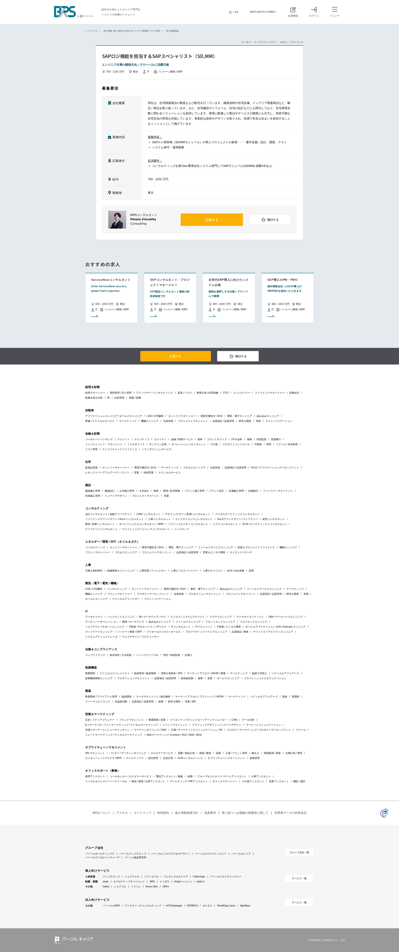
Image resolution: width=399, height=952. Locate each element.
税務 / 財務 (135, 397)
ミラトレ (136, 886)
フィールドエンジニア (188, 621)
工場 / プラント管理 (236, 753)
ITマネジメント (203, 626)
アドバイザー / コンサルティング (154, 392)
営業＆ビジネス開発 (214, 552)
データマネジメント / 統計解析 (153, 696)
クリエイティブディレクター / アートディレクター (198, 719)
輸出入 (255, 753)
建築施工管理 (92, 490)
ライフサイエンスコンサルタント (194, 519)
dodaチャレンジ (183, 881)
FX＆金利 (237, 439)
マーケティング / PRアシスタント (189, 781)
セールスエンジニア (96, 598)
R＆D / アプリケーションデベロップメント (275, 467)
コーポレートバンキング (99, 439)
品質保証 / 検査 (240, 631)
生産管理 (119, 397)
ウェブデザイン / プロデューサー (140, 636)
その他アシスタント (253, 781)
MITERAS (192, 905)
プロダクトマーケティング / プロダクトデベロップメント (259, 729)
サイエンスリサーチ (241, 552)
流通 (218, 753)
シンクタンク (181, 529)
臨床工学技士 (259, 673)
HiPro (166, 886)
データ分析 (248, 719)
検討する (273, 220)
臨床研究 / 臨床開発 (145, 673)
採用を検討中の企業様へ (263, 11)
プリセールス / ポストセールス (163, 631)
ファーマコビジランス (97, 701)
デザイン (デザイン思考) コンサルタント (187, 514)
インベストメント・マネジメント (104, 444)
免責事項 (210, 812)
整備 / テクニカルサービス (100, 421)
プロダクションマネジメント (204, 593)
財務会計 (294, 392)
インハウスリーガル (147, 655)
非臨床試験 (121, 701)
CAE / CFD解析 (155, 416)
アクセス (122, 812)
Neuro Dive (151, 886)
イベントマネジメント (175, 724)
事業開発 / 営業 (157, 719)
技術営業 (149, 472)
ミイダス (164, 881)
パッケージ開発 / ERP (129, 631)
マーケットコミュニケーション (263, 724)
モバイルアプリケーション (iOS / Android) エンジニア (275, 626)
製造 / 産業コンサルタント (100, 524)
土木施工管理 (126, 490)
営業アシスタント (279, 781)
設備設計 (253, 490)
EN (236, 12)
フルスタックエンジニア (253, 621)
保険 (249, 439)
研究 (268, 444)
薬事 (200, 678)
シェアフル (120, 886)
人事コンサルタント (159, 519)
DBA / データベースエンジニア (285, 616)
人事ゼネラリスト (213, 570)
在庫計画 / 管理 (293, 753)
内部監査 (261, 439)
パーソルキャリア (241, 853)
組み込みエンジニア (268, 416)
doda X (201, 881)
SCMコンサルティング (190, 758)
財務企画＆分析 (94, 397)
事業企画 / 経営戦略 (207, 392)
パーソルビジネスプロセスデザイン (170, 853)
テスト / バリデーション (279, 421)
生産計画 (168, 758)
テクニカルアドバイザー (126, 598)
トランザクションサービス (157, 449)
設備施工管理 (236, 490)
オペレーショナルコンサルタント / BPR (141, 524)
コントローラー (241, 392)
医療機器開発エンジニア (99, 678)
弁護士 (188, 655)
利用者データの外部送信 (291, 812)
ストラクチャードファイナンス (119, 449)
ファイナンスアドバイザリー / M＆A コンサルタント (114, 519)
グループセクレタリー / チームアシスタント (221, 776)
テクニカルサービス (169, 472)
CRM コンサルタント (148, 514)
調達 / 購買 (205, 753)
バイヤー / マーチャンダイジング (127, 753)
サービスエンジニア (228, 678)
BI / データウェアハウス (152, 616)
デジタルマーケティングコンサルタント (237, 514)
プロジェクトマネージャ (145, 495)
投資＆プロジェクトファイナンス (256, 547)
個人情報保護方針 (186, 812)
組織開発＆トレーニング (121, 570)
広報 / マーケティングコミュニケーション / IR (196, 729)
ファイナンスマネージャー (270, 392)
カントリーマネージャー (182, 416)
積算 (156, 490)
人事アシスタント (261, 776)
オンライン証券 (158, 444)
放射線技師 (187, 678)
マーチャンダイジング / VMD (150, 729)
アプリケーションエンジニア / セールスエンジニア (113, 416)
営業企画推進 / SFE (171, 673)
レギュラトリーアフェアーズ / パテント (107, 472)
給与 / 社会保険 (235, 570)
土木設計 (144, 490)
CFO (225, 392)
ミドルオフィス (136, 444)
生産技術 (168, 421)
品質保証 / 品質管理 (223, 421)
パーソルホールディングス (100, 853)
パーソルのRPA (111, 905)
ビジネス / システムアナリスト (188, 616)
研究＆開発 (245, 421)
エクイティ (160, 439)
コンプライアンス (95, 655)
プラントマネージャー (97, 552)
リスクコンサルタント (225, 524)
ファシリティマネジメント (278, 490)
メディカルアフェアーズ (285, 673)
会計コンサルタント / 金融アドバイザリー (108, 514)
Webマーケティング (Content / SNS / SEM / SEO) (174, 734)
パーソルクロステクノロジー (211, 853)
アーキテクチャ (94, 616)
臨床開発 (127, 696)
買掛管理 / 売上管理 (121, 392)
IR (108, 397)
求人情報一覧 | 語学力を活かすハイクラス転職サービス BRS (131, 31)
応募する (211, 220)
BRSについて (101, 812)
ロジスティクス (135, 758)
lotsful (106, 886)
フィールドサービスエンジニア (215, 547)
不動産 (258, 444)
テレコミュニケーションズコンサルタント (146, 529)
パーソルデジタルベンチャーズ (102, 857)
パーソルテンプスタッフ (132, 853)
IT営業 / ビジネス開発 (229, 626)
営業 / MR (190, 701)
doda (105, 881)
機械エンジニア (150, 421)
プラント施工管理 (194, 490)
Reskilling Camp (226, 905)
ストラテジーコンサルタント (101, 529)
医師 (284, 696)
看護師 (295, 696)
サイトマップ (142, 812)
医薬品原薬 (91, 467)
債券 (199, 439)
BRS (152, 881)
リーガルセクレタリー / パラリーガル (106, 781)
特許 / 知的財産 (171, 655)
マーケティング (128, 421)
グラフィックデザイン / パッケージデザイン (216, 724)
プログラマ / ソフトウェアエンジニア (206, 631)
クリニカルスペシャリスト (115, 673)
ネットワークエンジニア (99, 631)
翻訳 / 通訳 (299, 781)
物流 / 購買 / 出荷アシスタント (148, 781)
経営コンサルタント (273, 519)
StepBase (245, 905)
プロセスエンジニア (194, 467)
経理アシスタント (95, 776)
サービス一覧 (299, 878)
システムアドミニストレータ (101, 636)
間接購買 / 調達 (272, 753)
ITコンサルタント (181, 626)
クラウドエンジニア (220, 616)
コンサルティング (95, 547)
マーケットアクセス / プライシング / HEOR (199, 696)
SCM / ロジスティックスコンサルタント (264, 524)
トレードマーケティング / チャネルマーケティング (113, 734)
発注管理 (153, 758)
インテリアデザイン (116, 495)
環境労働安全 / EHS (212, 416)
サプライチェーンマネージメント (226, 758)
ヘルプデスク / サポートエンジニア (104, 626)
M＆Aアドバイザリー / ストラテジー (237, 519)
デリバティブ (141, 439)
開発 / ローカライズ (133, 621)
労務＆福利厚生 (94, 570)
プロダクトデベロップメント (153, 593)
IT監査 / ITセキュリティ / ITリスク (147, 626)
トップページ (91, 31)
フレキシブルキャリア (176, 876)
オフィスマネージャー (224, 781)
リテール (301, 729)
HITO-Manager (174, 905)
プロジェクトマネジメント (193, 421)
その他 (214, 444)
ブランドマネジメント (131, 719)
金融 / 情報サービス (182, 439)
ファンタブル (151, 876)
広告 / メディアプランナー (100, 719)
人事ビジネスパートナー (184, 570)
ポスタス (207, 905)
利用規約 (163, 812)
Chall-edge (199, 876)
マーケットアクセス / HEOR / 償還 (206, 673)
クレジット (123, 439)
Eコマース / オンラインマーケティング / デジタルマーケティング (121, 724)
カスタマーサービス (162, 753)
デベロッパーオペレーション (101, 621)
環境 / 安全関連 (171, 490)
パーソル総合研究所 (135, 857)
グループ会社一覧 (299, 852)
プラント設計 (216, 490)
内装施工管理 (92, 495)
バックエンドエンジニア (121, 616)
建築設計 (110, 490)
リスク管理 (91, 449)
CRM (234, 719)
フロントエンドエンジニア (220, 621)
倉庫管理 (255, 758)
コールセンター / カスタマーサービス (130, 776)
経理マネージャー (95, 392)
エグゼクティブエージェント (129, 881)
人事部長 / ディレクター (152, 570)
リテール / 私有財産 (287, 444)
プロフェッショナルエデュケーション (265, 678)
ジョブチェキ (132, 876)
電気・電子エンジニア (239, 416)
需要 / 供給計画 (186, 753)
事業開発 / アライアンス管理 (101, 696)
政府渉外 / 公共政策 (121, 655)
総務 (190, 776)
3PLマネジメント (95, 753)
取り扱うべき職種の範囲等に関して (245, 812)
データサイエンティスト (250, 616)
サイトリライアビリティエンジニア (273, 631)
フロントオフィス (217, 439)
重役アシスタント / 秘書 (169, 776)
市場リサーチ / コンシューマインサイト (107, 729)
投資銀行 (276, 439)
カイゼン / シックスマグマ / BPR (103, 758)
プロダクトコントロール (236, 444)
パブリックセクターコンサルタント (188, 524)
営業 (258, 421)
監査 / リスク (185, 392)
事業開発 (90, 673)
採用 (251, 570)
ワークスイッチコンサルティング (143, 905)
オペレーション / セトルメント (188, 444)
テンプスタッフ (111, 876)
